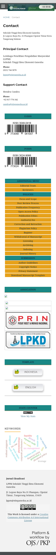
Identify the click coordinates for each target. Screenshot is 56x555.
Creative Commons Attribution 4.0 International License (28, 517)
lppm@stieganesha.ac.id (14, 74)
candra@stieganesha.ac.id (15, 104)
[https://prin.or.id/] (28, 328)
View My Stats (28, 416)
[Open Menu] (3, 6)
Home (6, 17)
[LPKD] (28, 347)
